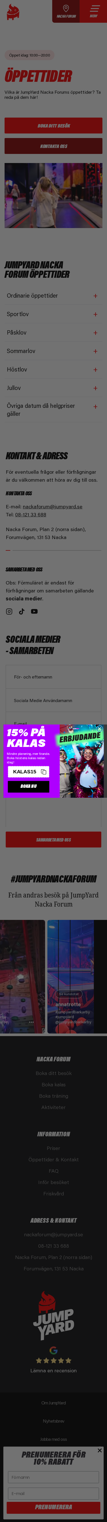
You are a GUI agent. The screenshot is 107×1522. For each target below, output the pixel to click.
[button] (28, 771)
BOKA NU (28, 786)
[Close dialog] (99, 729)
